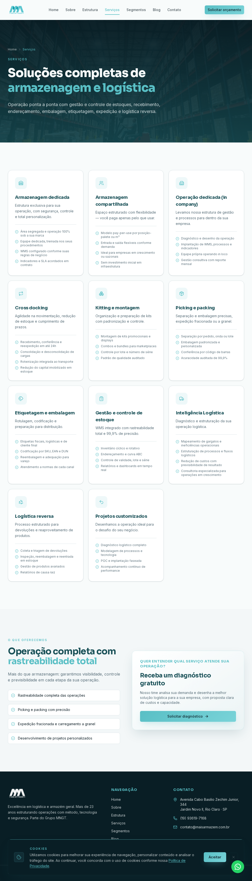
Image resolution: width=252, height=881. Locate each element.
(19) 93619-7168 (193, 818)
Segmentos (136, 10)
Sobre (70, 10)
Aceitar (215, 857)
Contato (174, 10)
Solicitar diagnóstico (185, 716)
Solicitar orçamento (224, 10)
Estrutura (90, 10)
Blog (156, 10)
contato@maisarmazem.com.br (205, 827)
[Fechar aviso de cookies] (233, 857)
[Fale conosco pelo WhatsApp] (237, 866)
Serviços (112, 10)
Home (54, 10)
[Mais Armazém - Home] (16, 9)
